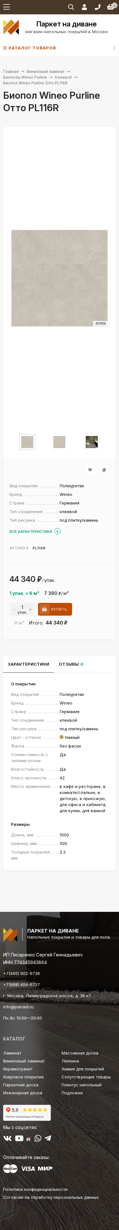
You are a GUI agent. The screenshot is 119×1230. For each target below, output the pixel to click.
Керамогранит (17, 1068)
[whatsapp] (38, 1139)
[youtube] (19, 1139)
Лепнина (70, 1060)
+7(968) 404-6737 (21, 984)
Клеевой (63, 77)
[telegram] (47, 1139)
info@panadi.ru (18, 1006)
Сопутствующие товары (86, 1076)
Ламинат (12, 1052)
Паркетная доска (20, 1084)
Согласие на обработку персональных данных (51, 1197)
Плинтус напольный (82, 1084)
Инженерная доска (22, 1092)
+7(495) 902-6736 (21, 973)
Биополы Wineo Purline (25, 77)
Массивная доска (80, 1052)
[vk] (7, 1139)
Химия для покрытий (83, 1068)
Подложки (72, 1092)
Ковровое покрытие (23, 1076)
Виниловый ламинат (45, 71)
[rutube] (29, 1139)
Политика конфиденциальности (35, 1189)
